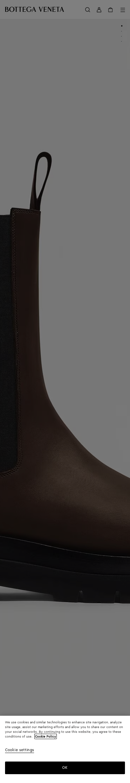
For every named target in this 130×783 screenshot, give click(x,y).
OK (65, 767)
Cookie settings (19, 750)
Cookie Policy (45, 736)
